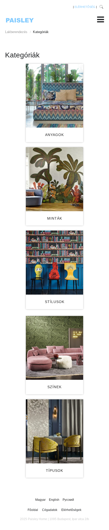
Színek (54, 387)
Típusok (54, 470)
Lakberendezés (16, 32)
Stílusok (54, 302)
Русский (68, 500)
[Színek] (54, 348)
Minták (54, 218)
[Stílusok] (54, 263)
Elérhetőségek (71, 510)
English (54, 500)
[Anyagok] (54, 96)
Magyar (40, 500)
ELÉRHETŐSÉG (85, 6)
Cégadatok (49, 510)
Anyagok (54, 135)
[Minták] (54, 179)
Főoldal (33, 510)
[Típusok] (54, 431)
